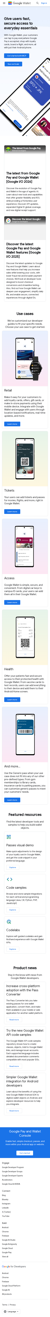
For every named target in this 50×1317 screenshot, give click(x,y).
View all (5, 1257)
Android (5, 1227)
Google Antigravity (9, 1244)
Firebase (5, 1236)
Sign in (44, 3)
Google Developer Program (13, 1167)
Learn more (12, 424)
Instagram (6, 1204)
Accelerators (7, 1180)
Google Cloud (7, 1248)
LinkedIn (5, 1208)
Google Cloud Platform (11, 1286)
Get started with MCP (16, 56)
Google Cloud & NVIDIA (11, 1184)
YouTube (5, 1216)
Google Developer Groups (12, 1171)
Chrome (5, 1232)
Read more (14, 1019)
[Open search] (37, 3)
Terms (4, 1305)
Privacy (13, 1305)
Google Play (7, 1252)
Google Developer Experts (12, 1176)
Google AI (6, 1290)
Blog (4, 1195)
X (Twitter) (6, 1212)
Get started (24, 1153)
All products (7, 1294)
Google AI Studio (8, 1240)
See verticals (13, 64)
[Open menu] (4, 3)
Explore (12, 867)
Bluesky (5, 1199)
